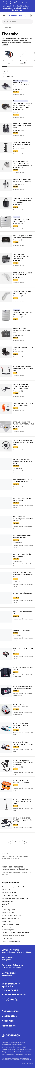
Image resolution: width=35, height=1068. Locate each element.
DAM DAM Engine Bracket (21, 630)
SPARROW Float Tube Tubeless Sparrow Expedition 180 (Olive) (23, 519)
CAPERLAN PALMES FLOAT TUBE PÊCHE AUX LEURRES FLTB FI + (22, 126)
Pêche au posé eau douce (11, 941)
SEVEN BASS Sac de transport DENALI (23, 668)
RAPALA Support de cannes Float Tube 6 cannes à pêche (22, 236)
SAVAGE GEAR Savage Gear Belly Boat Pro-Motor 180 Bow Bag (23, 574)
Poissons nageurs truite (10, 927)
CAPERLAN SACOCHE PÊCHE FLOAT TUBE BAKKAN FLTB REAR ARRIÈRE (22, 200)
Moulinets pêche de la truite (11, 915)
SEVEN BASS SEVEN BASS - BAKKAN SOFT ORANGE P (22, 782)
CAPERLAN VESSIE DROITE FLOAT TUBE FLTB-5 (22, 292)
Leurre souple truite (9, 910)
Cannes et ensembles (23, 62)
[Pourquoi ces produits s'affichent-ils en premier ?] (3, 77)
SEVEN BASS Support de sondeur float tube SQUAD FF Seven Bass (23, 762)
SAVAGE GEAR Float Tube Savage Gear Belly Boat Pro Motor (22, 461)
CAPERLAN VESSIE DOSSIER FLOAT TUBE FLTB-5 (22, 313)
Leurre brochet (7, 938)
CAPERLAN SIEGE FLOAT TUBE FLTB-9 (23, 348)
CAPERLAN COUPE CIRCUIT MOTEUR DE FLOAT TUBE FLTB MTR (23, 368)
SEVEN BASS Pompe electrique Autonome (20, 706)
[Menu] (4, 15)
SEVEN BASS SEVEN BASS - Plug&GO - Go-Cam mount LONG (22, 801)
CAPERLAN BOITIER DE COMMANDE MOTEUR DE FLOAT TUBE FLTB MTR (21, 386)
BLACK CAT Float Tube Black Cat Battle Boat (22, 499)
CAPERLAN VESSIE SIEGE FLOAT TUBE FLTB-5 (21, 220)
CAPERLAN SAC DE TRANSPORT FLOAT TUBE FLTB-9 (21, 331)
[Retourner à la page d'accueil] (15, 15)
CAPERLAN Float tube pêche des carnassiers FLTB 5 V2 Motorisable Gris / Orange (22, 105)
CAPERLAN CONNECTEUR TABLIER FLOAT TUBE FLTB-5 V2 (23, 423)
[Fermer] (31, 6)
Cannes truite (6, 921)
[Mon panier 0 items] (30, 15)
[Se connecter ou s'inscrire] (26, 15)
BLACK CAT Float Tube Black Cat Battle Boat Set (22, 555)
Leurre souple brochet (9, 895)
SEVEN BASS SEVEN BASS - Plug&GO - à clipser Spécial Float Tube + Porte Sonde (22, 820)
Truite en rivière (7, 901)
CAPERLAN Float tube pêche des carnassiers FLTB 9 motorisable (22, 85)
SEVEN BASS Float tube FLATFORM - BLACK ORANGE (22, 743)
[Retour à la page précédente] (10, 841)
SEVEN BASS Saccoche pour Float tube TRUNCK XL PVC (22, 687)
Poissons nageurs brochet (11, 924)
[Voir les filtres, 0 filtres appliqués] (5, 71)
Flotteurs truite (7, 907)
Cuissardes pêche (8, 930)
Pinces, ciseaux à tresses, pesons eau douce (17, 898)
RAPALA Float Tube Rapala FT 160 (23, 650)
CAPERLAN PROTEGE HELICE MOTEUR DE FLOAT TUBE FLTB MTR (23, 442)
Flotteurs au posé (8, 912)
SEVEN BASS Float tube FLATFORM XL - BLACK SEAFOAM (20, 725)
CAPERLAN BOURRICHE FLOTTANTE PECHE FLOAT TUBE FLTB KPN (21, 256)
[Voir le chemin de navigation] (3, 27)
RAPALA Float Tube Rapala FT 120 (23, 612)
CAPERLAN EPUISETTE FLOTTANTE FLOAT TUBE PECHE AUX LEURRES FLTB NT (22, 163)
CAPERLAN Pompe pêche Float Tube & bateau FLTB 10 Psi (22, 144)
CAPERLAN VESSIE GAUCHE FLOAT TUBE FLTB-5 (22, 274)
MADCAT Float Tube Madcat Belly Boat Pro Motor (22, 536)
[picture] (6, 85)
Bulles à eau (6, 890)
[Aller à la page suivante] (24, 841)
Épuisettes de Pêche (9, 892)
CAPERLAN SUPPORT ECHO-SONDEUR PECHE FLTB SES (22, 181)
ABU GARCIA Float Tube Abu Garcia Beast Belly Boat (22, 480)
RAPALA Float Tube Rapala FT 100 (23, 594)
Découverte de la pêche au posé (13, 935)
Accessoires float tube (9, 62)
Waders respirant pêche (10, 918)
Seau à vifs (5, 904)
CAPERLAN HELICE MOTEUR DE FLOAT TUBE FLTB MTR (23, 404)
